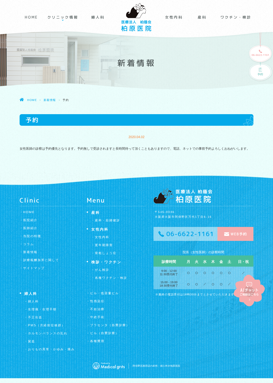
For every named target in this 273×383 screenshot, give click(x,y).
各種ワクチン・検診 (111, 277)
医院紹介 (30, 220)
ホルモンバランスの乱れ (48, 333)
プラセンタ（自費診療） (110, 325)
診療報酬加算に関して (41, 260)
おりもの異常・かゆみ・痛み (51, 349)
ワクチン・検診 (235, 17)
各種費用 (97, 341)
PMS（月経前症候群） (46, 325)
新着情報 (50, 100)
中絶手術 (97, 317)
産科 (202, 17)
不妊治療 (97, 309)
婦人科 (98, 17)
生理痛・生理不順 (42, 309)
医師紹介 (30, 228)
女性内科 (174, 17)
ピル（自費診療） (104, 333)
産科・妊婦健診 (107, 220)
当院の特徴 (32, 236)
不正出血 (35, 317)
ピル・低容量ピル (104, 293)
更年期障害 (104, 245)
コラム (28, 244)
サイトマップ (34, 268)
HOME (31, 17)
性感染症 (97, 301)
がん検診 (102, 269)
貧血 (31, 341)
